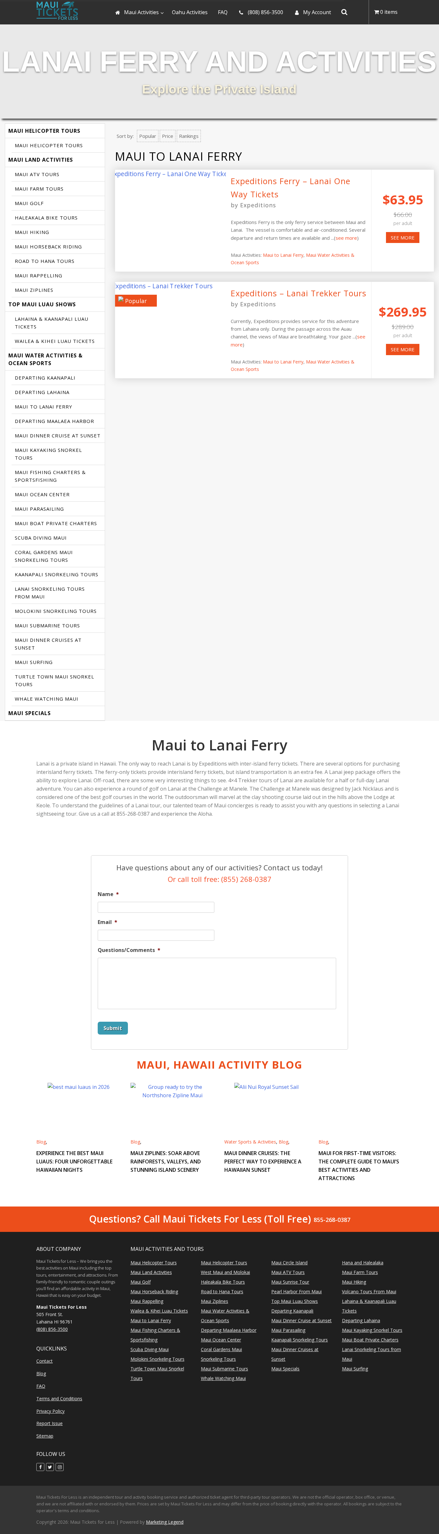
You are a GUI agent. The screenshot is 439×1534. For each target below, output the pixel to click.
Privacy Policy (50, 1411)
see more (346, 238)
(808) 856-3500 (52, 1329)
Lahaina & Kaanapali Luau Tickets (51, 323)
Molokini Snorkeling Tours (56, 611)
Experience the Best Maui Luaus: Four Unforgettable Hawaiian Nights (74, 1161)
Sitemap (44, 1436)
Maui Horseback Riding (48, 246)
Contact (44, 1361)
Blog (41, 1142)
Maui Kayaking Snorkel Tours (48, 454)
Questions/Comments (129, 950)
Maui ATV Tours (37, 174)
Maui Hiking (32, 232)
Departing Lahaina (42, 392)
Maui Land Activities (40, 159)
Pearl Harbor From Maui (296, 1291)
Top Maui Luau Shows (42, 304)
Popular (147, 136)
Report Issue (49, 1423)
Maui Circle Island (289, 1263)
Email (107, 922)
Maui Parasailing (39, 509)
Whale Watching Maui (46, 698)
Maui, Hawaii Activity (219, 1064)
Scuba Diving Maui (41, 537)
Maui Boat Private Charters (56, 523)
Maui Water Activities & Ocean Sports (45, 359)
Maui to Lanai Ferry (43, 406)
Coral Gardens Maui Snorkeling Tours (44, 556)
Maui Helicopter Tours (44, 130)
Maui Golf (29, 203)
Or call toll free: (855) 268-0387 (220, 879)
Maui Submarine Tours (47, 625)
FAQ (40, 1386)
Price (167, 136)
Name (108, 894)
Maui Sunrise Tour (290, 1282)
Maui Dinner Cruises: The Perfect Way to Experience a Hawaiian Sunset (262, 1161)
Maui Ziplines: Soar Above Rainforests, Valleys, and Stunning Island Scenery (165, 1161)
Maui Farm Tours (39, 188)
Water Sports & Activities (250, 1142)
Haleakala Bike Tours (46, 217)
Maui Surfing (34, 662)
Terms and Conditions (59, 1398)
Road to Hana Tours (45, 261)
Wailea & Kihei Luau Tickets (55, 341)
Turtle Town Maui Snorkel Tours (54, 680)
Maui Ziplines (34, 290)
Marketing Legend (165, 1522)
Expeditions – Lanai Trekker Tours (298, 293)
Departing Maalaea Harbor (54, 421)
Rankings (189, 136)
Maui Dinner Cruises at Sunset (48, 644)
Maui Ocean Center (42, 494)
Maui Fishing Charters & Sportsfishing (50, 476)
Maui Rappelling (38, 275)
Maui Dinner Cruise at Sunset (58, 435)
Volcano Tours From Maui (369, 1291)
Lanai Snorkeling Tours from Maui (50, 593)
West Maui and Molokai (225, 1272)
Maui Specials (29, 713)
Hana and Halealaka (362, 1263)
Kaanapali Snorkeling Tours (56, 574)
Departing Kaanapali (45, 377)
